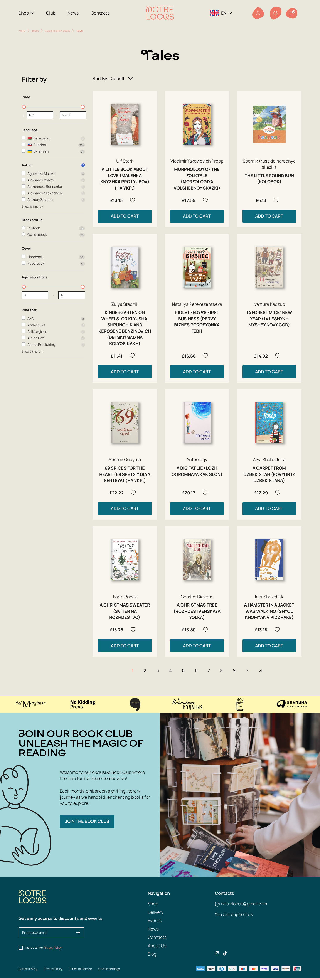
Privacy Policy (53, 947)
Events (155, 920)
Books (35, 30)
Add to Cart (125, 216)
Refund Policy (28, 969)
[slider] (24, 107)
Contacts (100, 13)
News (73, 13)
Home (22, 30)
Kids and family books (57, 30)
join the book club (87, 821)
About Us (157, 946)
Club (51, 13)
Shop (24, 13)
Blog (152, 954)
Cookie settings (109, 969)
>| (260, 670)
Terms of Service (80, 969)
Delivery (155, 912)
